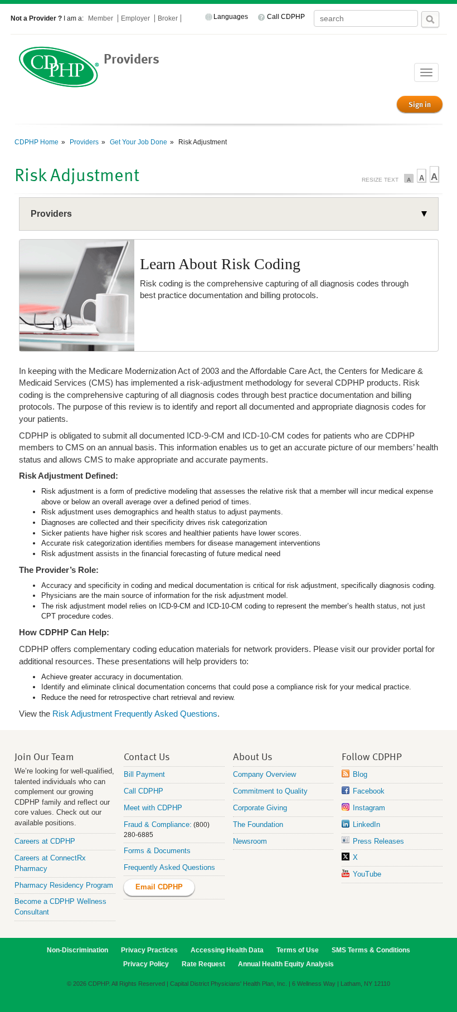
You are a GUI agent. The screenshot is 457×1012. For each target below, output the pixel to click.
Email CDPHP (159, 887)
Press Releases (378, 841)
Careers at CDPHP (44, 841)
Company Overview (264, 774)
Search (430, 19)
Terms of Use (297, 950)
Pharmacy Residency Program (63, 885)
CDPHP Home (36, 142)
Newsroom (250, 841)
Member (101, 18)
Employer (136, 18)
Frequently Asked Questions (169, 867)
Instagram (369, 808)
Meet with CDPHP (153, 808)
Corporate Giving (260, 808)
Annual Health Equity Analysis (286, 964)
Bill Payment (144, 774)
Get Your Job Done (137, 142)
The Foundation (258, 824)
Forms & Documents (157, 850)
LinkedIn (366, 824)
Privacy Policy (146, 964)
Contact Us (147, 755)
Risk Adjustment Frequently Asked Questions (134, 713)
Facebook (369, 791)
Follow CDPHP (372, 755)
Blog (360, 774)
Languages (230, 17)
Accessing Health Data (227, 950)
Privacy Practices (149, 950)
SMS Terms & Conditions (371, 950)
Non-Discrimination (77, 950)
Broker (168, 18)
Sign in (420, 104)
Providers (83, 142)
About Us (253, 755)
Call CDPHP (286, 17)
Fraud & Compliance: (158, 824)
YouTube (367, 874)
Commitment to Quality (270, 791)
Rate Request (203, 964)
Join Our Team (44, 755)
